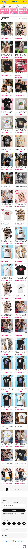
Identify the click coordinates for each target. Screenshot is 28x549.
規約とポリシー (6, 530)
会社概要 (4, 535)
